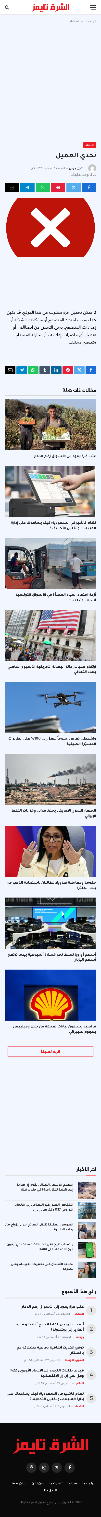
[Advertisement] (50, 81)
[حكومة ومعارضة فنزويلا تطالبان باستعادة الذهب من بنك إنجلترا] (50, 851)
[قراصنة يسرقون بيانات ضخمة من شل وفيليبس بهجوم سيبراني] (50, 995)
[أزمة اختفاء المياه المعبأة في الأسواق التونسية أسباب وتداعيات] (50, 563)
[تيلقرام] (27, 187)
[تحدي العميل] (50, 227)
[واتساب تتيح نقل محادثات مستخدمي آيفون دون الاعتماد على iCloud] (87, 1250)
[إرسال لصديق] (12, 187)
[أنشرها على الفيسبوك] (89, 187)
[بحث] (7, 7)
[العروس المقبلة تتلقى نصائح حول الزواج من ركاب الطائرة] (87, 1230)
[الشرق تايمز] (50, 7)
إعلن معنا (18, 1483)
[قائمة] (93, 7)
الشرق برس (77, 168)
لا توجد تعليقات (81, 175)
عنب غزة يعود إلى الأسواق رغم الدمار (65, 457)
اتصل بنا (50, 1490)
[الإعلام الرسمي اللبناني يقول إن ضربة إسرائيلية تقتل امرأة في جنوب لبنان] (87, 1190)
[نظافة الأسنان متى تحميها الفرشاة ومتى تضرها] (87, 1270)
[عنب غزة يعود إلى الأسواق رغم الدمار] (50, 424)
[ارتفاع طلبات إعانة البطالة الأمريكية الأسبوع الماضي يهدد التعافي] (50, 635)
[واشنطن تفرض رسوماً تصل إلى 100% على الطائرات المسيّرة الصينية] (50, 707)
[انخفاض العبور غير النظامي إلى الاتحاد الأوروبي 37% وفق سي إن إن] (87, 1210)
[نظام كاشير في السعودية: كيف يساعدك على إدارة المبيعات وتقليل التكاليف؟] (50, 491)
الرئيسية (88, 1483)
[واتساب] (43, 187)
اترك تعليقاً (50, 1052)
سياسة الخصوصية (63, 1483)
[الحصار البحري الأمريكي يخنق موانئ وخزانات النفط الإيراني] (50, 779)
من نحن (37, 1483)
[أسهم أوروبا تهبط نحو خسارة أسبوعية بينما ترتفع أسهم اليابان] (50, 923)
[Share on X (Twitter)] (73, 187)
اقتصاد (89, 145)
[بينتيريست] (58, 187)
